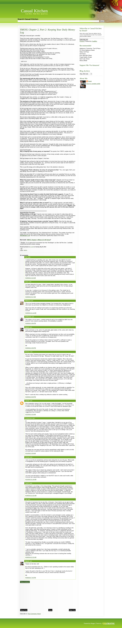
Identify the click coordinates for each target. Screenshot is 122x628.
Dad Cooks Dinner (85, 59)
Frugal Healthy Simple (86, 57)
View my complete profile (93, 83)
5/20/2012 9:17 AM (30, 297)
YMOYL (25, 250)
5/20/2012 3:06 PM (30, 323)
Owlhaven (28, 317)
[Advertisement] (34, 595)
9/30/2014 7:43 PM (30, 577)
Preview (82, 41)
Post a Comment (25, 582)
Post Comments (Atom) (34, 613)
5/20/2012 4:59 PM (30, 348)
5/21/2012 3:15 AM (30, 414)
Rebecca (27, 300)
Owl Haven (83, 53)
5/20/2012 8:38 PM (30, 397)
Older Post (72, 610)
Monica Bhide (83, 60)
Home (50, 610)
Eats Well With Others (86, 55)
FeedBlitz (94, 41)
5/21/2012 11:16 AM (30, 479)
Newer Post (24, 610)
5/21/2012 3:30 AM (30, 453)
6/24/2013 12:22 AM (30, 495)
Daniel (27, 327)
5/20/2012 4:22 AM (30, 278)
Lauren (27, 400)
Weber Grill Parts (84, 52)
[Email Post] (21, 248)
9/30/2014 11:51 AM (30, 557)
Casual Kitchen (34, 10)
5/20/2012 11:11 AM (30, 313)
